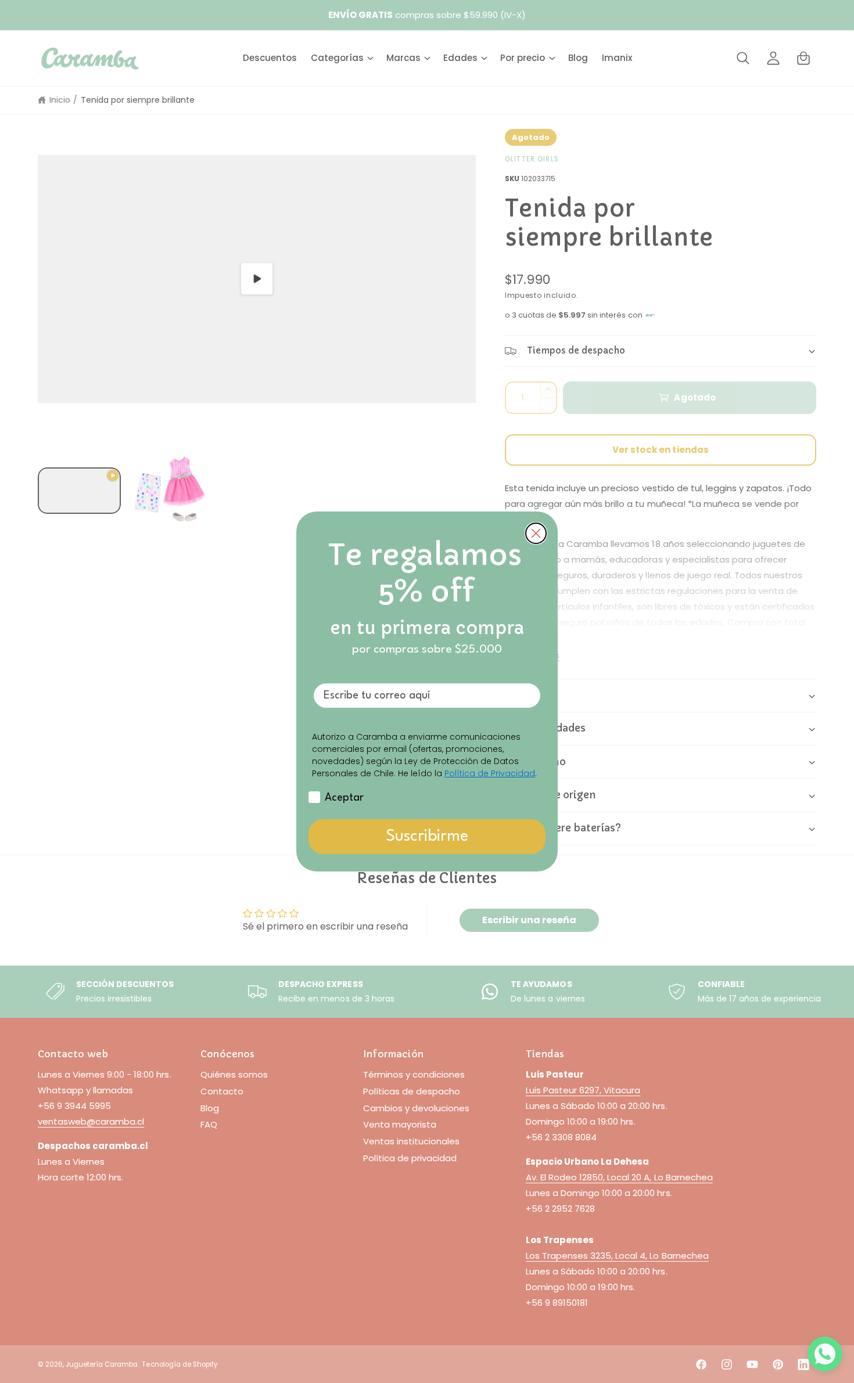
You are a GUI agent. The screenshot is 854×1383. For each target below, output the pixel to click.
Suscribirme (427, 837)
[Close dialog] (536, 533)
